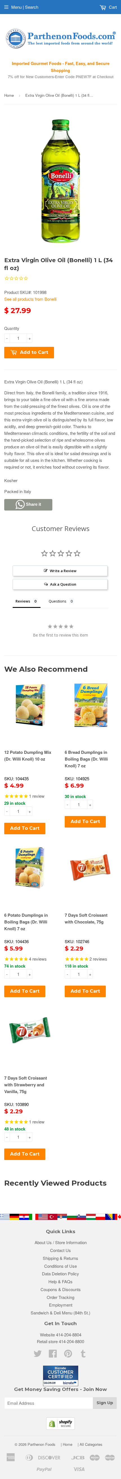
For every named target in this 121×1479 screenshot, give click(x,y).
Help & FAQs (60, 1281)
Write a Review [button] (63, 570)
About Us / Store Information (61, 1242)
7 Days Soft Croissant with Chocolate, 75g (86, 918)
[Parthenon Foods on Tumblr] (83, 1355)
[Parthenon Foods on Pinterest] (68, 1355)
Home (9, 95)
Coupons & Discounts (61, 1289)
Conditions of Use (60, 1266)
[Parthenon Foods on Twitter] (37, 1355)
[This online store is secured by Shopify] (60, 1428)
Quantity (11, 328)
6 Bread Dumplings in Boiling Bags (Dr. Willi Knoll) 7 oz (86, 759)
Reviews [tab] (22, 601)
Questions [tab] (57, 601)
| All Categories (90, 1444)
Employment (60, 1305)
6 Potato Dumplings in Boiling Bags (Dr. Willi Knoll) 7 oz (26, 922)
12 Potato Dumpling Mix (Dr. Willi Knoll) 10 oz (27, 755)
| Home (66, 1444)
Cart (112, 7)
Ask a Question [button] (63, 584)
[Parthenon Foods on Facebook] (53, 1355)
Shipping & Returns (60, 1258)
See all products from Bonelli (30, 299)
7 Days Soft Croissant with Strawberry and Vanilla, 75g (25, 1084)
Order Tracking (60, 1297)
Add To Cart (24, 828)
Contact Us (60, 1250)
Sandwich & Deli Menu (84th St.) (60, 1313)
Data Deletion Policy (60, 1273)
